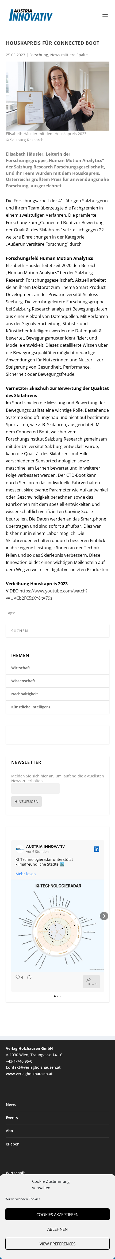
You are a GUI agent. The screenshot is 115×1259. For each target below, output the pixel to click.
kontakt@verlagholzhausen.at (33, 1067)
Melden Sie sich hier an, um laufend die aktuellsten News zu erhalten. (57, 778)
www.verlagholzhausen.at (29, 1073)
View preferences (57, 1243)
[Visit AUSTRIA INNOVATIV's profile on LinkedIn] (21, 849)
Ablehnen (57, 1229)
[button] (11, 916)
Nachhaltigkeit (24, 693)
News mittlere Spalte (69, 54)
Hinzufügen (26, 801)
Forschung (38, 54)
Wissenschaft (23, 680)
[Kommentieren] (28, 981)
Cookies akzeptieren (57, 1214)
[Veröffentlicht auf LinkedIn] (96, 849)
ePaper (12, 1144)
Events (12, 1117)
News (11, 1104)
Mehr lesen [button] (26, 873)
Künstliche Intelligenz (31, 706)
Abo (9, 1130)
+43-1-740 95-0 (19, 1061)
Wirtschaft (20, 667)
